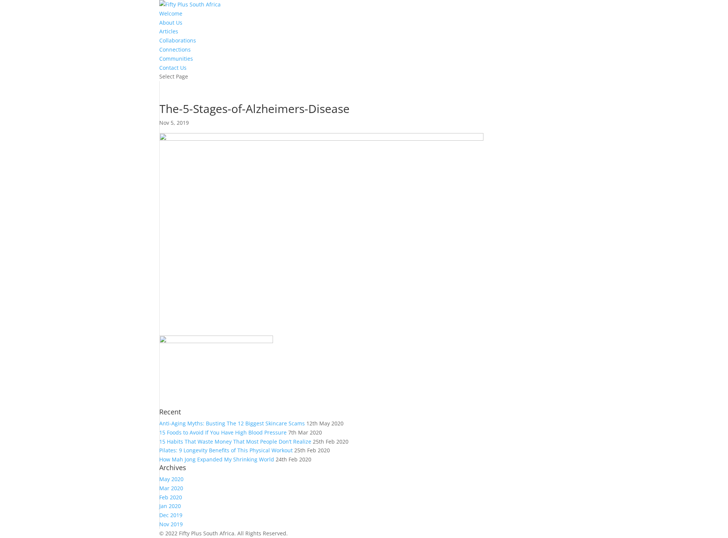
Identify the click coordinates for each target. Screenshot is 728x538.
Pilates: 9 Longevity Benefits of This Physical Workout (226, 450)
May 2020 (171, 479)
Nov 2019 (171, 524)
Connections (175, 49)
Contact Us (173, 67)
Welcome (170, 13)
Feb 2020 (170, 497)
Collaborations (177, 40)
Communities (176, 58)
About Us (170, 22)
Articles (168, 31)
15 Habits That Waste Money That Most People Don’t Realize (235, 441)
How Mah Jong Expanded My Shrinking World (216, 459)
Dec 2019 (170, 515)
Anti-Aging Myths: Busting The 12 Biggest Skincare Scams (232, 423)
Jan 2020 (170, 506)
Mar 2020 (171, 488)
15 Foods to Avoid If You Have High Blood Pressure (223, 432)
